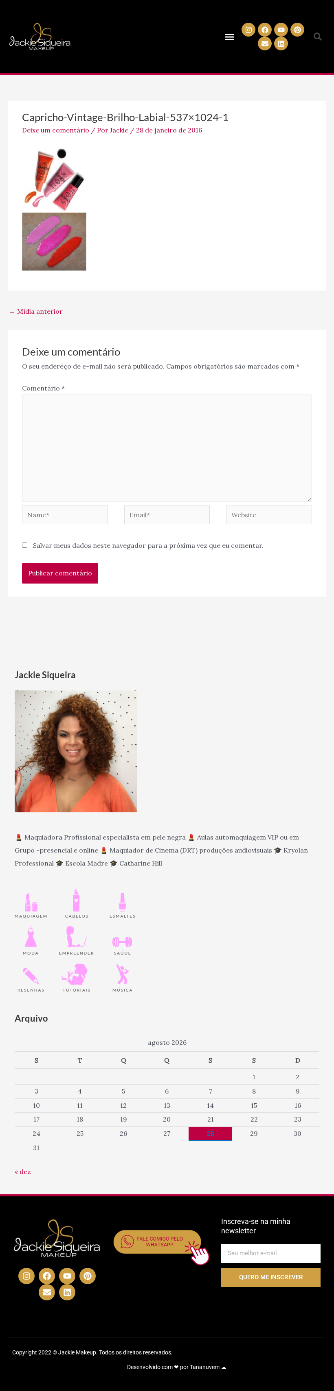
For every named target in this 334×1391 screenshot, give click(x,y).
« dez (23, 1171)
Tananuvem (205, 1367)
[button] (229, 36)
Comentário (43, 388)
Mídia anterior (36, 311)
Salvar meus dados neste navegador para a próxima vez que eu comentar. (148, 545)
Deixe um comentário (55, 130)
